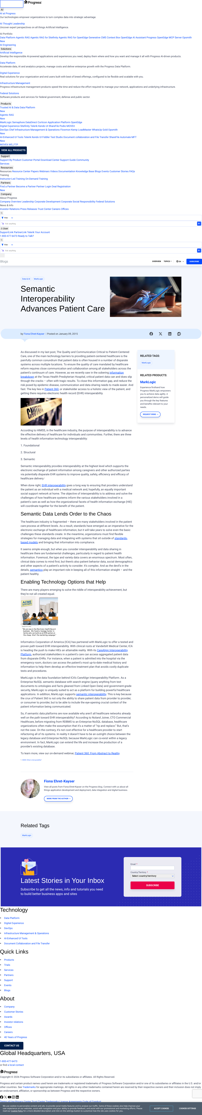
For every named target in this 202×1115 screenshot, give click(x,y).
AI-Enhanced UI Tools (11, 137)
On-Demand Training (36, 178)
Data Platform (7, 37)
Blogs (98, 171)
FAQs (132, 171)
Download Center (50, 160)
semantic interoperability (91, 694)
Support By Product (10, 160)
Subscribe (194, 262)
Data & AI (26, 279)
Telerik (34, 126)
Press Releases (28, 209)
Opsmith (96, 39)
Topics (167, 261)
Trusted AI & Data (9, 107)
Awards (8, 1016)
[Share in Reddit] (179, 333)
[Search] (1, 213)
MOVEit (71, 126)
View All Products (13, 150)
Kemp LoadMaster (81, 129)
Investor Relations (10, 209)
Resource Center (21, 171)
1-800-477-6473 (8, 236)
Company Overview (10, 201)
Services (4, 163)
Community (82, 160)
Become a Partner (26, 186)
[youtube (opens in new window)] (10, 1098)
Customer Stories (119, 171)
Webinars (44, 171)
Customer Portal (31, 160)
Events (105, 171)
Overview (156, 261)
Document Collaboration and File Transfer (27, 943)
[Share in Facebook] (151, 333)
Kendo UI (43, 126)
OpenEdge (76, 122)
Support (5, 156)
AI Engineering (8, 45)
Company (6, 194)
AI (2, 9)
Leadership (28, 201)
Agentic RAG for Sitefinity (44, 37)
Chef (11, 129)
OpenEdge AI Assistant (133, 37)
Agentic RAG (23, 37)
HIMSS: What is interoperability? (32, 760)
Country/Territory (138, 872)
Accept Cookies (161, 1108)
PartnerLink (20, 232)
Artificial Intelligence (11, 52)
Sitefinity (25, 126)
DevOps (4, 129)
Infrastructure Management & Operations (37, 129)
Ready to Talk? (26, 236)
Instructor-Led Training (12, 178)
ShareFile (54, 126)
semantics (36, 569)
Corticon (42, 122)
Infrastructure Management (15, 83)
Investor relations (13, 1022)
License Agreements (71, 1101)
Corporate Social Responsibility (78, 201)
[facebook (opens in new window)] (2, 1098)
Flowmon (65, 129)
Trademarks (29, 1087)
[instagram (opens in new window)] (14, 1098)
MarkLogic (6, 122)
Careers (56, 209)
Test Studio (56, 137)
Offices (65, 209)
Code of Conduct (92, 1101)
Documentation (66, 171)
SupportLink (6, 232)
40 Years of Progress (15, 1037)
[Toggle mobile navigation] (2, 255)
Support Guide (68, 160)
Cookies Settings (187, 1108)
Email (133, 864)
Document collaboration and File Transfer (86, 137)
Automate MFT (68, 139)
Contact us (11, 1045)
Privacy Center (23, 1101)
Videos (54, 171)
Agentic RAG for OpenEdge (73, 37)
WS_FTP (13, 144)
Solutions (6, 48)
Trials (7, 965)
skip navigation (11, 3)
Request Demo (149, 414)
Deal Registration (35, 188)
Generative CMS (97, 37)
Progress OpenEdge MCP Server (164, 37)
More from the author (57, 799)
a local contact (16, 1065)
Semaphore (18, 122)
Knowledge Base (85, 171)
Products (6, 103)
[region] (101, 1108)
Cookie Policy (17, 1111)
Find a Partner (7, 186)
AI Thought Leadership (12, 23)
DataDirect (31, 122)
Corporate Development (47, 201)
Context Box (113, 37)
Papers (35, 171)
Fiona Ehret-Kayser (34, 333)
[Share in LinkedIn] (170, 333)
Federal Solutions (9, 93)
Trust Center (44, 209)
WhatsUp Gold (100, 129)
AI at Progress (8, 13)
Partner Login (43, 186)
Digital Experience (10, 73)
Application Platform (59, 122)
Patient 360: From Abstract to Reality (97, 753)
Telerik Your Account (38, 232)
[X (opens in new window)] (6, 1098)
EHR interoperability (54, 485)
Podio (63, 126)
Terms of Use (7, 1101)
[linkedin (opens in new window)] (17, 1098)
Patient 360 (52, 389)
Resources (7, 167)
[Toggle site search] (1, 240)
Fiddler (46, 137)
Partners (5, 182)
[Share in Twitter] (160, 333)
